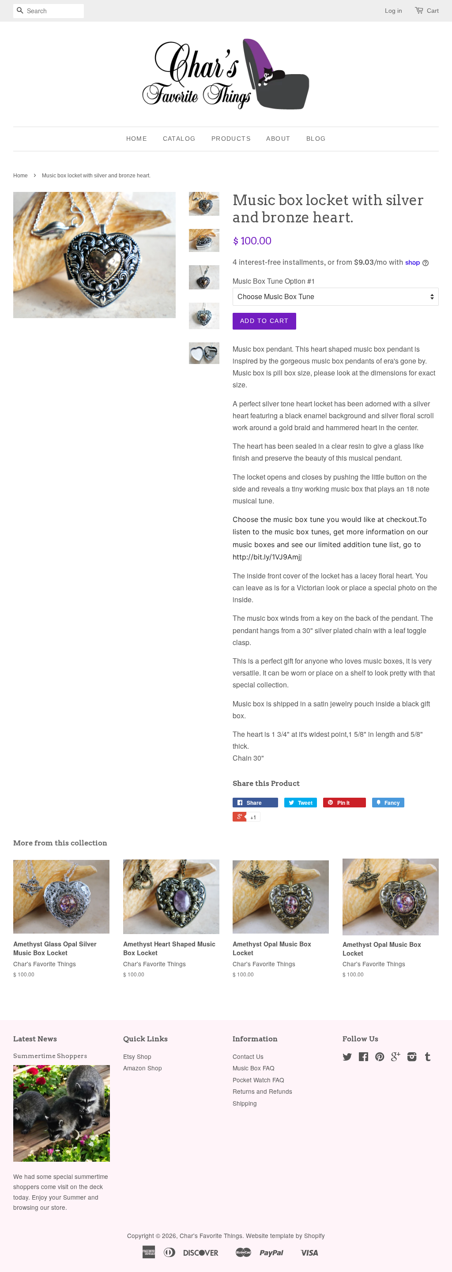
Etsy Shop (137, 1056)
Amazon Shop (142, 1067)
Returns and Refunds (262, 1091)
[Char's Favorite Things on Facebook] (363, 1058)
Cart (433, 10)
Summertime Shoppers (50, 1055)
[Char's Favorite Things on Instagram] (412, 1058)
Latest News (35, 1039)
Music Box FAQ (254, 1067)
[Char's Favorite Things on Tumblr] (428, 1058)
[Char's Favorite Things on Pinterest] (379, 1058)
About (278, 138)
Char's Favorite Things (211, 1235)
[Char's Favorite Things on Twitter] (347, 1058)
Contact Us (248, 1056)
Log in (393, 10)
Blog (316, 138)
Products (231, 138)
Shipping (245, 1103)
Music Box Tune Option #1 (274, 281)
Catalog (179, 138)
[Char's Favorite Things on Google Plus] (396, 1058)
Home (136, 138)
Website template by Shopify (285, 1235)
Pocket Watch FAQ (258, 1079)
